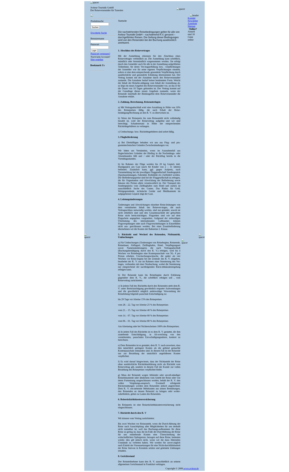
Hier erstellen (97, 59)
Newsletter (193, 21)
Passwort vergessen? (100, 53)
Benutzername (97, 38)
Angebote (192, 23)
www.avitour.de (191, 468)
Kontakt (191, 18)
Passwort (94, 44)
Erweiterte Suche (99, 33)
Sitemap (191, 26)
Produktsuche (97, 21)
